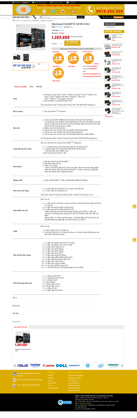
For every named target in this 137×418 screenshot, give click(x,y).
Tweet (39, 64)
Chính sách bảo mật (73, 383)
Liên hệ (50, 385)
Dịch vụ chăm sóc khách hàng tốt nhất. (29, 385)
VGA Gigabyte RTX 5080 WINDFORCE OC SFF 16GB (117, 77)
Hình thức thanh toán (74, 385)
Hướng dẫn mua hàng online (75, 375)
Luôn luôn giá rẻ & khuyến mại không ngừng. (30, 379)
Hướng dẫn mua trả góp (74, 378)
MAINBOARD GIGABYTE (47, 20)
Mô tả (31, 87)
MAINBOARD (35, 20)
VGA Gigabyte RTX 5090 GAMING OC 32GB (116, 94)
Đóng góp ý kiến (52, 383)
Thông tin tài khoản (53, 388)
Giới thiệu (50, 375)
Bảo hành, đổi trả (73, 380)
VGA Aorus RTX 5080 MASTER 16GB (117, 52)
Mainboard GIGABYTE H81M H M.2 (22, 350)
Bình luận (39, 87)
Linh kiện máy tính (26, 20)
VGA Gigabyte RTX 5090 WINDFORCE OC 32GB (117, 102)
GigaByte (109, 27)
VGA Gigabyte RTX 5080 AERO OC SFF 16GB (117, 61)
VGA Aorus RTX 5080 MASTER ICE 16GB (117, 45)
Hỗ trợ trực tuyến (39, 2)
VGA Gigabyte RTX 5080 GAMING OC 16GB (116, 69)
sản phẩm (109, 17)
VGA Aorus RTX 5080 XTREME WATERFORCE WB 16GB (117, 36)
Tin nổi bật (72, 2)
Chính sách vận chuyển (74, 388)
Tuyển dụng (51, 378)
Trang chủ (17, 20)
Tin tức (50, 380)
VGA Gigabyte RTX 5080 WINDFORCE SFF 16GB (118, 85)
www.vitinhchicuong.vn (86, 403)
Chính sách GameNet (74, 390)
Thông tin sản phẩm (20, 87)
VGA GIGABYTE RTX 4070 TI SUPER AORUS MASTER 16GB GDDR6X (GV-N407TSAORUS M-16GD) (114, 112)
